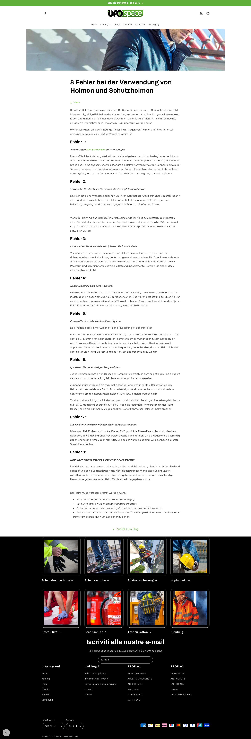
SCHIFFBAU (134, 700)
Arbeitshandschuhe (56, 580)
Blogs (44, 684)
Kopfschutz (179, 580)
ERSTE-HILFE (178, 673)
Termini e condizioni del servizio (101, 684)
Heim (44, 673)
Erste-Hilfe (50, 632)
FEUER (174, 689)
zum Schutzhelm (95, 149)
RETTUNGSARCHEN (181, 695)
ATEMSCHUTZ (178, 679)
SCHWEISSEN (135, 695)
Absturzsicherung (141, 580)
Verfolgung (47, 700)
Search (88, 695)
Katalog (46, 679)
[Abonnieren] (149, 660)
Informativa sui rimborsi (97, 679)
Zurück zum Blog (127, 529)
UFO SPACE (54, 737)
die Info (45, 689)
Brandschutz (94, 632)
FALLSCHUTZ (178, 684)
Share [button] (77, 102)
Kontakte (46, 695)
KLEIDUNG (133, 689)
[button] (45, 13)
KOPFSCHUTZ (135, 684)
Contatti (89, 689)
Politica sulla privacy (95, 673)
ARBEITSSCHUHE (137, 673)
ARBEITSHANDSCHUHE (140, 679)
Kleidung (177, 632)
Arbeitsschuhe (95, 580)
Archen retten (138, 632)
